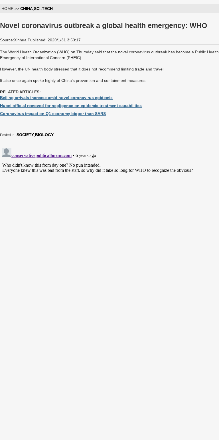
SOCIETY (25, 134)
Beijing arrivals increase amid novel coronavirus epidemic (56, 97)
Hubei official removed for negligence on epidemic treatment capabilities (71, 105)
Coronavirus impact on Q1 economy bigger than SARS (53, 113)
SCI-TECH (43, 8)
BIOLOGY (44, 134)
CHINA (26, 8)
